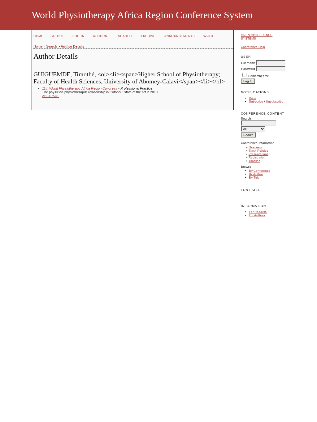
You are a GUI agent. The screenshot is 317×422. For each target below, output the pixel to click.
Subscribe (256, 101)
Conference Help (253, 47)
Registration (257, 157)
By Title (254, 177)
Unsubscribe (275, 101)
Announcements (179, 36)
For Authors (257, 215)
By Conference (259, 170)
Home (38, 36)
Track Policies (258, 150)
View (252, 98)
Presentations (258, 154)
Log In (78, 36)
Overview (255, 147)
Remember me (258, 76)
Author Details (72, 46)
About (58, 36)
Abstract (50, 96)
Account (101, 36)
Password (248, 68)
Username (248, 63)
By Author (256, 174)
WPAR (208, 36)
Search (125, 36)
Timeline (254, 160)
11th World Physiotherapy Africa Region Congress (79, 88)
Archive (148, 36)
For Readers (258, 211)
